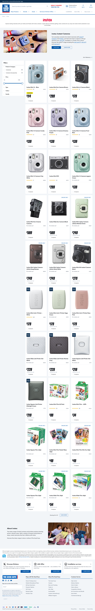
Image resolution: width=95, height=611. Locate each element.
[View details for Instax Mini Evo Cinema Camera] (36, 208)
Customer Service (75, 577)
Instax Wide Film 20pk (56, 495)
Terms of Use (90, 609)
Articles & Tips (29, 593)
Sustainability (51, 591)
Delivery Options (75, 583)
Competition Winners (76, 589)
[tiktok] (8, 580)
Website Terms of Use (6, 595)
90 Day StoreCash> (30, 585)
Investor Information (53, 593)
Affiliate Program (52, 595)
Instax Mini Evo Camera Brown (58, 87)
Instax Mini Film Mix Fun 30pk (81, 450)
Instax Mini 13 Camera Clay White (34, 177)
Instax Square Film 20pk (33, 495)
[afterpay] (30, 607)
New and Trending (52, 585)
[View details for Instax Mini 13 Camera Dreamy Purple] (59, 117)
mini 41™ (83, 42)
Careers (50, 583)
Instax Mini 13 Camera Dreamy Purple (58, 131)
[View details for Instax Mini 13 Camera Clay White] (36, 162)
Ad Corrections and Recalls (77, 591)
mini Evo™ (57, 44)
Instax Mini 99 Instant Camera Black (81, 268)
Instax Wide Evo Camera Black (58, 222)
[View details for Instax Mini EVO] (59, 162)
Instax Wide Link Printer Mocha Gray (58, 359)
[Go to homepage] (6, 8)
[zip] (22, 607)
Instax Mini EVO (54, 176)
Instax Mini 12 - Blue (32, 87)
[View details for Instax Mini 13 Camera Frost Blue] (81, 117)
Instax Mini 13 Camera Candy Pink (35, 131)
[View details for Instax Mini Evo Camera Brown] (59, 73)
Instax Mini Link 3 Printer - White (34, 314)
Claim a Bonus (74, 587)
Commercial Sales (75, 595)
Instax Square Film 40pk (33, 450)
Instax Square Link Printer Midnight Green (34, 405)
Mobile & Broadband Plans (32, 583)
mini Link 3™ (77, 42)
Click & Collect (74, 585)
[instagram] (6, 580)
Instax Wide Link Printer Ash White (34, 359)
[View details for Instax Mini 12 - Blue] (36, 73)
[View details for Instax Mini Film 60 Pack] (59, 390)
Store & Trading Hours (31, 581)
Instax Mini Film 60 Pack (56, 404)
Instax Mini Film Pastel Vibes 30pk (58, 451)
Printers (61, 38)
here (22, 1)
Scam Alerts (74, 593)
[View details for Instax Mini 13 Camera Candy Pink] (36, 117)
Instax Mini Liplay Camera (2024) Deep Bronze (34, 268)
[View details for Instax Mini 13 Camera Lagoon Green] (81, 162)
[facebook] (3, 580)
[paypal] (26, 607)
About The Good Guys (54, 577)
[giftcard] (38, 607)
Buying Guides (29, 591)
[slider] (4, 83)
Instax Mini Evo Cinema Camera (33, 222)
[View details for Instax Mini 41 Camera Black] (81, 73)
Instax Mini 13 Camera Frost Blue (80, 131)
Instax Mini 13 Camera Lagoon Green (81, 177)
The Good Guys (52, 581)
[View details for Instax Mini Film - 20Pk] (81, 390)
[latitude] (34, 607)
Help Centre (74, 581)
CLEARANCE (69, 11)
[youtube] (11, 580)
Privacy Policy (16, 595)
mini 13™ (62, 40)
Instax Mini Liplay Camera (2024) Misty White (57, 268)
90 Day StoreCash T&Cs (24, 557)
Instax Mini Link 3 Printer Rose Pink (81, 314)
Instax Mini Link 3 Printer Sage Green (58, 314)
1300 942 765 (55, 7)
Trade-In (50, 587)
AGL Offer (50, 589)
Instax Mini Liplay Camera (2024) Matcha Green (80, 222)
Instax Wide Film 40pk (79, 495)
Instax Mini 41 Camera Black (81, 87)
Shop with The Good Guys (33, 577)
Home (3, 16)
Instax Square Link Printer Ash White (81, 359)
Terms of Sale (82, 609)
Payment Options (30, 587)
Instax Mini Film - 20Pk (79, 404)
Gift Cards (28, 589)
